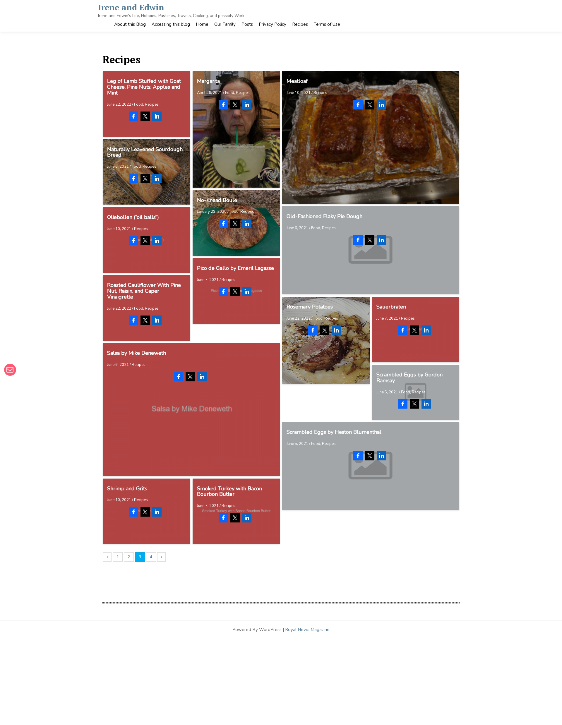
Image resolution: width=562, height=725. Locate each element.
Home (202, 24)
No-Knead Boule (217, 200)
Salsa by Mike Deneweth (136, 352)
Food (138, 104)
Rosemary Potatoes (310, 306)
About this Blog (130, 24)
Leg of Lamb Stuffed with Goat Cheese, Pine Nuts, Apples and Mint (144, 87)
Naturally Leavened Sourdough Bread (145, 152)
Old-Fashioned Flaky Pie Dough (324, 216)
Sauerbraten (391, 306)
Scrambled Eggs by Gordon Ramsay (409, 377)
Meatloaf (297, 81)
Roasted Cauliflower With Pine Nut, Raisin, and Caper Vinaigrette (144, 291)
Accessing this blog (171, 24)
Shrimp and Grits (127, 488)
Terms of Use (327, 24)
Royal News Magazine (307, 630)
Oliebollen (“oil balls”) (133, 217)
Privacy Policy (272, 24)
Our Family (225, 24)
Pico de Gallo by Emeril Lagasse (235, 268)
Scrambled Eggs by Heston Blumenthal (334, 432)
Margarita (208, 81)
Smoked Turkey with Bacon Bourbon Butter (229, 491)
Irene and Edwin (131, 7)
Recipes (300, 24)
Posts (247, 24)
